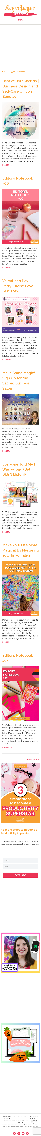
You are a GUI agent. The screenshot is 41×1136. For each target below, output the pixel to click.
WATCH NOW (20, 875)
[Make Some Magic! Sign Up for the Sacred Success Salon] (20, 409)
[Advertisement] (20, 46)
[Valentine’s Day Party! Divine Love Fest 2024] (20, 315)
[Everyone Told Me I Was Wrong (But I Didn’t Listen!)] (20, 494)
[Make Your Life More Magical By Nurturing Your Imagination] (20, 588)
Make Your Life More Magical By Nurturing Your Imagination (20, 550)
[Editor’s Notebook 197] (20, 693)
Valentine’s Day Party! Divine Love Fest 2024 (17, 286)
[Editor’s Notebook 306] (20, 216)
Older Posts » (33, 759)
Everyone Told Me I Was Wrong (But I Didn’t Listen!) (18, 469)
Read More (7, 165)
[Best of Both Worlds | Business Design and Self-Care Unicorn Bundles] (20, 120)
